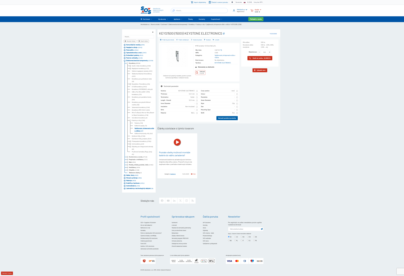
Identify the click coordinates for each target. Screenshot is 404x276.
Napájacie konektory (140, 68)
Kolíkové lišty (138, 136)
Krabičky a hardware (135, 183)
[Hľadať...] (174, 10)
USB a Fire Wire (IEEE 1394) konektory (141, 93)
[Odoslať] (262, 228)
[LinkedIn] (174, 201)
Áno (233, 113)
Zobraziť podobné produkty (227, 118)
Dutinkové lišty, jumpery (141, 139)
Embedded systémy (134, 55)
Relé (132, 162)
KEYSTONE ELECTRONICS (223, 63)
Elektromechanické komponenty (178, 24)
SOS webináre (207, 238)
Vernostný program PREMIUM (180, 238)
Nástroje (131, 180)
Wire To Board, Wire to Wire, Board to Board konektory (143, 114)
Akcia (204, 228)
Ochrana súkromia (177, 241)
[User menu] (246, 10)
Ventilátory (134, 167)
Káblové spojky (141, 126)
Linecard (174, 225)
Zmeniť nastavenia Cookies (179, 246)
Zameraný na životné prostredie (150, 249)
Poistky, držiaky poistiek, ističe (141, 165)
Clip (233, 103)
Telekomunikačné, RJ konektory (142, 75)
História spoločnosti (146, 241)
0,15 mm (192, 94)
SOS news (206, 241)
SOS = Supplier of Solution (148, 222)
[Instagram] (186, 201)
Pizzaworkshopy (207, 236)
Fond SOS (143, 243)
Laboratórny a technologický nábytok (139, 188)
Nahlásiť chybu (7, 273)
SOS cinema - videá (208, 233)
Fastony (139, 123)
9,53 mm (192, 100)
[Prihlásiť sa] (234, 11)
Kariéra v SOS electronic (147, 246)
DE (256, 237)
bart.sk (169, 270)
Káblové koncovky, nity (144, 133)
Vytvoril (163, 270)
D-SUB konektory (139, 87)
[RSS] (193, 201)
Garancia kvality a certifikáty (148, 236)
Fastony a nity (200, 24)
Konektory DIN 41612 (141, 110)
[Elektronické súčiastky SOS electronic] (152, 10)
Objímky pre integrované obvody (142, 148)
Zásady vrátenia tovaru (178, 236)
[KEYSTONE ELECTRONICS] (273, 33)
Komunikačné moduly (135, 45)
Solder (192, 97)
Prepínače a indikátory (138, 159)
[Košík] (252, 10)
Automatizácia (133, 186)
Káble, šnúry (132, 175)
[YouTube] (168, 201)
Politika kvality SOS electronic (149, 238)
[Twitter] (180, 201)
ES (249, 241)
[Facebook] (162, 201)
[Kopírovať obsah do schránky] (224, 33)
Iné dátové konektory (139, 118)
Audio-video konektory (141, 66)
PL (237, 241)
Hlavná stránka (155, 24)
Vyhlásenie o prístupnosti (210, 243)
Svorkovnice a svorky (138, 157)
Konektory (192, 24)
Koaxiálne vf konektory (141, 84)
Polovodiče (132, 50)
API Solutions (207, 222)
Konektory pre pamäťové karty (141, 98)
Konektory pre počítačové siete (142, 80)
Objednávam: (253, 52)
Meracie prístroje (134, 178)
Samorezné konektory (141, 107)
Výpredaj (205, 230)
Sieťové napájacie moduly (142, 71)
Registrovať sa (240, 11)
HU (243, 237)
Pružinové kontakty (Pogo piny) (142, 153)
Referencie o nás (145, 228)
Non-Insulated (190, 106)
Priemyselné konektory (141, 141)
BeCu (193, 113)
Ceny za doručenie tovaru (179, 230)
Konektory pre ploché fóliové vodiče (141, 103)
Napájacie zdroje (134, 47)
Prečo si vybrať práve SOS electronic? (151, 233)
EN (249, 237)
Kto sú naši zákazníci (146, 225)
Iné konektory (138, 144)
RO (230, 241)
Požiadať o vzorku (256, 19)
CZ (237, 237)
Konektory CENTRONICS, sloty (142, 89)
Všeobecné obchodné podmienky (181, 228)
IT (243, 241)
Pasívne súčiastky (134, 58)
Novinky (205, 225)
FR (256, 241)
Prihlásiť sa (241, 10)
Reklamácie (175, 233)
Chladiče (134, 170)
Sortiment (164, 24)
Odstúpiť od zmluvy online (179, 243)
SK (230, 237)
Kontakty (143, 230)
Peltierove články (135, 173)
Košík (257, 10)
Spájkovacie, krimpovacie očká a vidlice (218, 24)
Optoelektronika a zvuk (136, 53)
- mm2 (233, 91)
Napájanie (173, 174)
